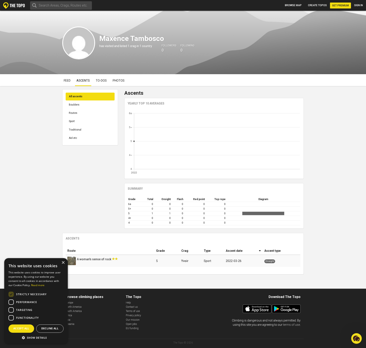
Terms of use (133, 311)
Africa (68, 315)
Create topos (317, 5)
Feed (67, 80)
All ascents (75, 96)
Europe (69, 302)
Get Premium (340, 5)
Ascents (83, 80)
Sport (72, 121)
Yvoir (185, 261)
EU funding (132, 328)
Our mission (133, 319)
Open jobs (131, 324)
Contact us (132, 306)
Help (128, 302)
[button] (36, 337)
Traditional (75, 129)
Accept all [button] (21, 328)
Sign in (358, 5)
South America (73, 311)
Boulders (74, 104)
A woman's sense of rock (94, 259)
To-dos (101, 80)
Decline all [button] (49, 328)
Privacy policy (133, 315)
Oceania (69, 324)
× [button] (63, 262)
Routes (73, 112)
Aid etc (73, 137)
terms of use (291, 324)
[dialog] (36, 301)
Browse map (293, 5)
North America (73, 306)
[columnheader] (110, 251)
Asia (67, 319)
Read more (38, 285)
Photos (119, 80)
